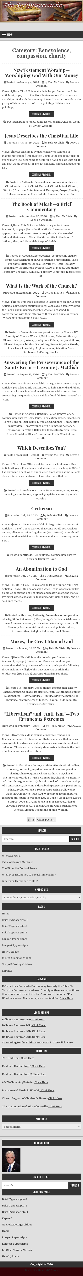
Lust (25, 421)
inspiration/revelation (32, 267)
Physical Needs (68, 344)
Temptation (43, 434)
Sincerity (52, 430)
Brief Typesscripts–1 (15, 920)
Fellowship (68, 789)
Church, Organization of (21, 781)
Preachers (14, 348)
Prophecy (9, 271)
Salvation (61, 348)
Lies (77, 418)
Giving (37, 125)
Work (73, 494)
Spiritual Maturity (58, 494)
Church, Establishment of (20, 259)
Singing (29, 809)
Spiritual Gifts (68, 430)
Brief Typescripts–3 (14, 932)
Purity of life (39, 194)
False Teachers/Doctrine (45, 789)
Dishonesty (73, 619)
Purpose (53, 194)
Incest (70, 418)
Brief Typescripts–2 (14, 926)
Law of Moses (55, 267)
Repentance (66, 425)
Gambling (11, 793)
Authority (27, 182)
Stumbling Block (25, 434)
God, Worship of (48, 793)
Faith (38, 418)
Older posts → (46, 819)
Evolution (22, 789)
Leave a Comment (41, 219)
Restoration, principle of (61, 805)
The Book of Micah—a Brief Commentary (41, 206)
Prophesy (45, 271)
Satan (37, 430)
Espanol (7, 970)
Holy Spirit (48, 263)
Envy (31, 418)
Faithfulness (63, 691)
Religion (36, 631)
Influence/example (18, 194)
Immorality (11, 267)
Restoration (13, 430)
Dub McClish (56, 82)
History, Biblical (31, 263)
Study (10, 434)
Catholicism (57, 619)
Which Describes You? (41, 447)
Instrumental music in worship (39, 627)
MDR (29, 801)
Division (28, 785)
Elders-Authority (66, 336)
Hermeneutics (68, 793)
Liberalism (65, 797)
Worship (47, 125)
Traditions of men (46, 809)
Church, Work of (30, 336)
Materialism (66, 627)
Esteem (27, 623)
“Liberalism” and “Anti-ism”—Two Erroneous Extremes (41, 716)
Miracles (42, 421)
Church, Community (42, 777)
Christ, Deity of (39, 186)
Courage (27, 691)
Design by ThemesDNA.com (41, 1270)
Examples (52, 190)
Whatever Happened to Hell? (20, 881)
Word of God (67, 434)
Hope (60, 263)
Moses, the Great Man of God (41, 641)
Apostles (30, 413)
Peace (54, 344)
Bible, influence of (23, 619)
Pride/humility (67, 700)
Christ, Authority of (17, 186)
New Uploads (10, 951)
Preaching (28, 348)
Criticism (41, 508)
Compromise (14, 785)
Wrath (41, 438)
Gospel (63, 190)
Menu (10, 34)
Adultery (36, 765)
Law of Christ (49, 797)
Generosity (56, 623)
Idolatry (70, 263)
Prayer (52, 700)
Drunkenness (13, 623)
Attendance (27, 490)
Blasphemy (42, 619)
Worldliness (62, 631)
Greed (67, 623)
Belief (52, 413)
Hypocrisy (39, 494)
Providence (34, 704)
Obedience (72, 267)
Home (5, 913)
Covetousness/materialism (53, 259)
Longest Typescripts (15, 945)
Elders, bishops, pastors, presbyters (26, 340)
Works (54, 352)
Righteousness (45, 348)
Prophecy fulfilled (27, 271)
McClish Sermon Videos (16, 957)
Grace (61, 418)
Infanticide (72, 695)
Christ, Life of (58, 186)
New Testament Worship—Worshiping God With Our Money (41, 72)
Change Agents (12, 691)
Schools (18, 809)
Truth (55, 434)
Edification (47, 336)
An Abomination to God (41, 568)
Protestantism (21, 631)
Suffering (42, 352)
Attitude (40, 490)
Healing (74, 190)
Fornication (49, 418)
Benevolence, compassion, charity (40, 121)
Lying (32, 421)
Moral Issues (57, 801)
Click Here (66, 998)
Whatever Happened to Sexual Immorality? (29, 874)
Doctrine (20, 190)
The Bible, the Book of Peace (19, 868)
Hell (75, 623)
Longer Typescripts (14, 938)
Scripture (48, 704)
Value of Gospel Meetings (17, 862)
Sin (73, 194)
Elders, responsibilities (64, 340)
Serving (64, 194)
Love (53, 559)
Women (63, 809)
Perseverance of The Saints (41, 425)
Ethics (11, 789)
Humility (43, 559)
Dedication (40, 691)
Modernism (40, 801)
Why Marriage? (11, 855)
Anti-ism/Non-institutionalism (61, 765)
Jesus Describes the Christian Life (41, 135)
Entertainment (36, 190)
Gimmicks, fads (27, 793)
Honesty (13, 627)
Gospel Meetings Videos (17, 964)
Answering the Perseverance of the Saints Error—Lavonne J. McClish (41, 365)
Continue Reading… (43, 114)
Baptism (42, 413)
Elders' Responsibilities (19, 344)
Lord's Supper (12, 421)
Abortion (25, 615)
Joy (47, 344)
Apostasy (27, 255)
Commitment (23, 494)
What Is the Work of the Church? (41, 285)
